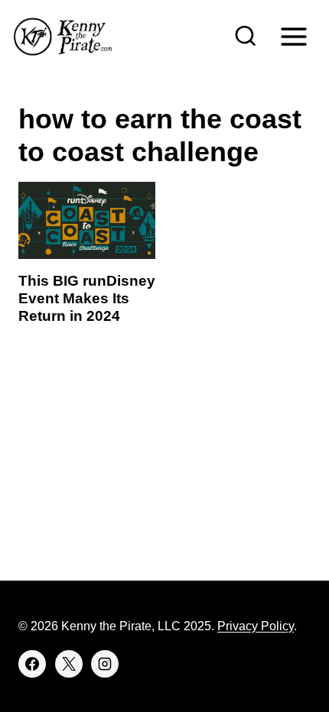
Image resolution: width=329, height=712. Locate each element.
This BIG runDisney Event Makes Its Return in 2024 (86, 298)
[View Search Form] (245, 37)
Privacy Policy (255, 626)
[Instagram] (105, 664)
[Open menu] (293, 36)
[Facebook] (32, 664)
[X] (69, 664)
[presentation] (86, 220)
